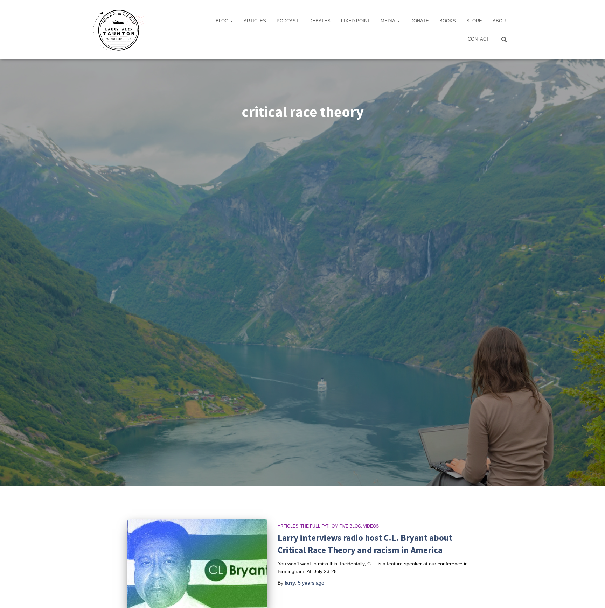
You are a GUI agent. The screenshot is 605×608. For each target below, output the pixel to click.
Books (447, 20)
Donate (419, 20)
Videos (371, 526)
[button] (231, 20)
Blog (223, 20)
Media (388, 20)
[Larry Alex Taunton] (117, 29)
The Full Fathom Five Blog (330, 526)
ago (311, 583)
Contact (478, 39)
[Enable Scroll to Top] (591, 594)
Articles (255, 20)
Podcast (288, 20)
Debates (320, 20)
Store (474, 20)
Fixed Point (355, 20)
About (500, 20)
